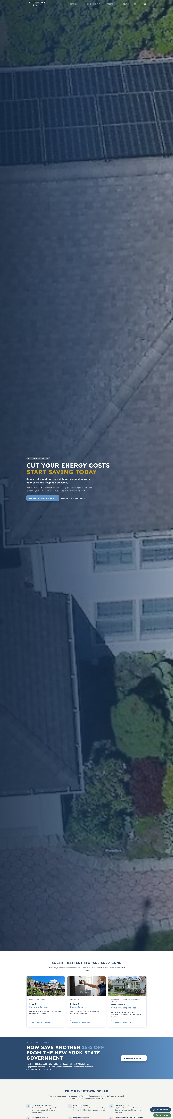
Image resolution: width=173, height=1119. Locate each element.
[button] (145, 4)
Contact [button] (135, 4)
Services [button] (73, 4)
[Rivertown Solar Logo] (37, 4)
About (124, 4)
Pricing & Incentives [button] (92, 4)
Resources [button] (111, 4)
